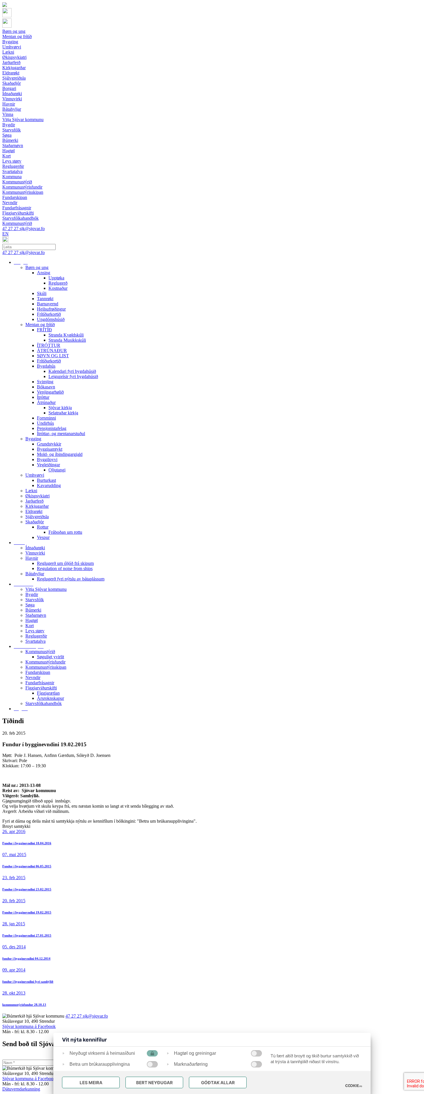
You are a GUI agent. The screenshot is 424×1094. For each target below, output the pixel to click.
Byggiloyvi (47, 459)
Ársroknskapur (50, 698)
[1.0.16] (353, 1085)
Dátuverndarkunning (21, 1089)
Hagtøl (31, 620)
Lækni (31, 490)
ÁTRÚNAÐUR (52, 350)
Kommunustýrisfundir (45, 661)
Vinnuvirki (35, 552)
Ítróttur (43, 397)
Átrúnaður (46, 402)
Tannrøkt (45, 298)
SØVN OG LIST (53, 355)
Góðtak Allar (218, 1082)
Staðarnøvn (35, 615)
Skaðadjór (34, 521)
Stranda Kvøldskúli (66, 334)
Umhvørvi (34, 475)
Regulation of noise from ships (65, 568)
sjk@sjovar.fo (32, 228)
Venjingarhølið (50, 392)
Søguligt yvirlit (50, 656)
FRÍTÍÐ (44, 329)
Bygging (33, 438)
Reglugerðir (36, 636)
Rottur (42, 527)
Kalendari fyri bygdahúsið (72, 371)
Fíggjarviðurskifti (41, 687)
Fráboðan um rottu (65, 532)
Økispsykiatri (37, 495)
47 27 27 (11, 228)
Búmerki (33, 610)
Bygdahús (46, 366)
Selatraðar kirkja (63, 412)
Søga (30, 604)
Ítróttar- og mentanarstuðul (61, 433)
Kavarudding (49, 485)
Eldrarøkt (33, 511)
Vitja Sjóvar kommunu (46, 589)
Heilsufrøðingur (51, 309)
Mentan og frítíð (40, 324)
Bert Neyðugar (154, 1082)
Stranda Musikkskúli (67, 340)
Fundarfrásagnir (39, 682)
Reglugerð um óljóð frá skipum (65, 563)
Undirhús (45, 423)
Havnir (31, 558)
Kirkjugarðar (37, 506)
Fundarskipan (37, 672)
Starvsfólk (34, 599)
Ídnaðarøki (35, 547)
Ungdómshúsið (51, 319)
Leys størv (34, 630)
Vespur (43, 537)
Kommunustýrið (40, 651)
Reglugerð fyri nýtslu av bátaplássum (70, 578)
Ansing (43, 272)
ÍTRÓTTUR (48, 345)
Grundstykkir (49, 443)
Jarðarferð (34, 501)
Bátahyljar (34, 573)
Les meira (91, 1082)
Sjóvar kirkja (60, 407)
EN (5, 233)
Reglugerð (57, 283)
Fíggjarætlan (48, 693)
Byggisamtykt (49, 449)
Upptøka (56, 277)
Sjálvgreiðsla (37, 516)
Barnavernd (47, 303)
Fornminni (46, 418)
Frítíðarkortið (49, 314)
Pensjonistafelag (51, 428)
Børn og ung (36, 267)
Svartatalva (35, 641)
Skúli (41, 293)
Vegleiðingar (48, 464)
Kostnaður (57, 288)
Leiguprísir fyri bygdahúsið (73, 376)
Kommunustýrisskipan (45, 667)
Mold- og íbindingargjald (59, 454)
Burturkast (46, 480)
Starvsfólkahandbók (43, 703)
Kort (29, 625)
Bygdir (31, 594)
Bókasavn (46, 386)
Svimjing (45, 381)
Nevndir (32, 677)
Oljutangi (56, 469)
